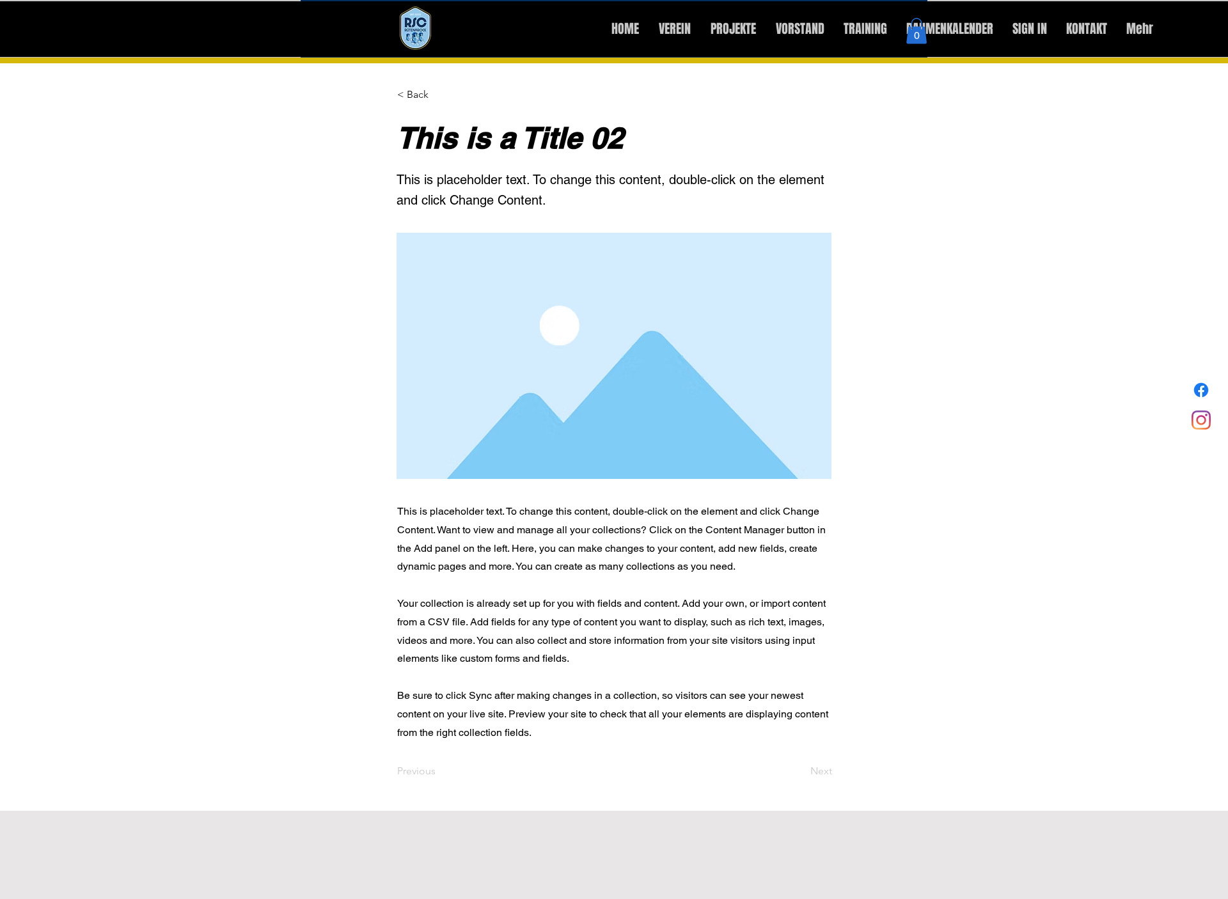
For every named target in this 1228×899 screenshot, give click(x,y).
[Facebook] (1201, 390)
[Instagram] (1201, 420)
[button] (916, 31)
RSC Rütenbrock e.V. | (101, 36)
